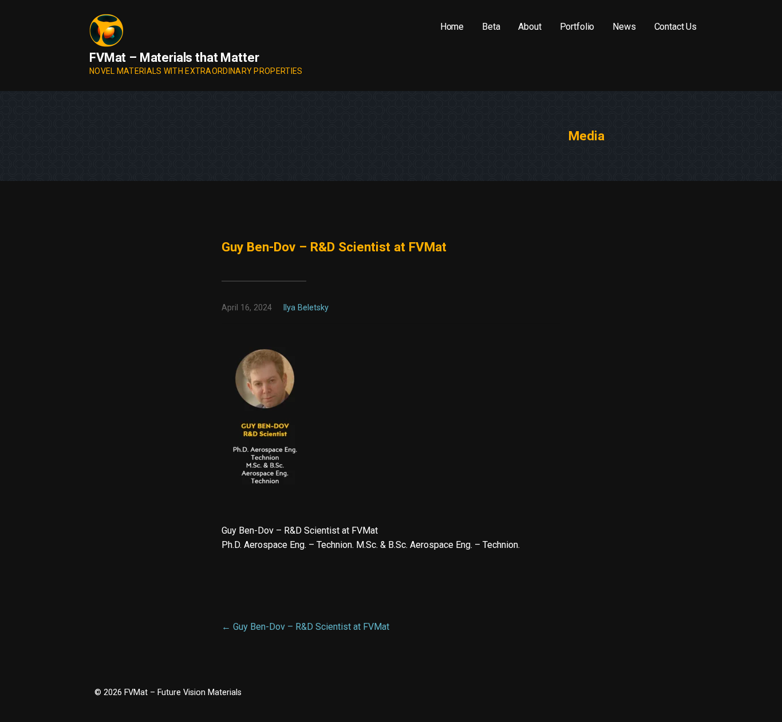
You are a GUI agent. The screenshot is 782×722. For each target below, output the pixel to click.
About (529, 26)
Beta (491, 26)
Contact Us (675, 26)
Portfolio (577, 26)
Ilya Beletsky (306, 308)
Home (452, 26)
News (624, 26)
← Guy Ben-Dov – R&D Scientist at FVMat (305, 626)
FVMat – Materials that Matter (174, 57)
